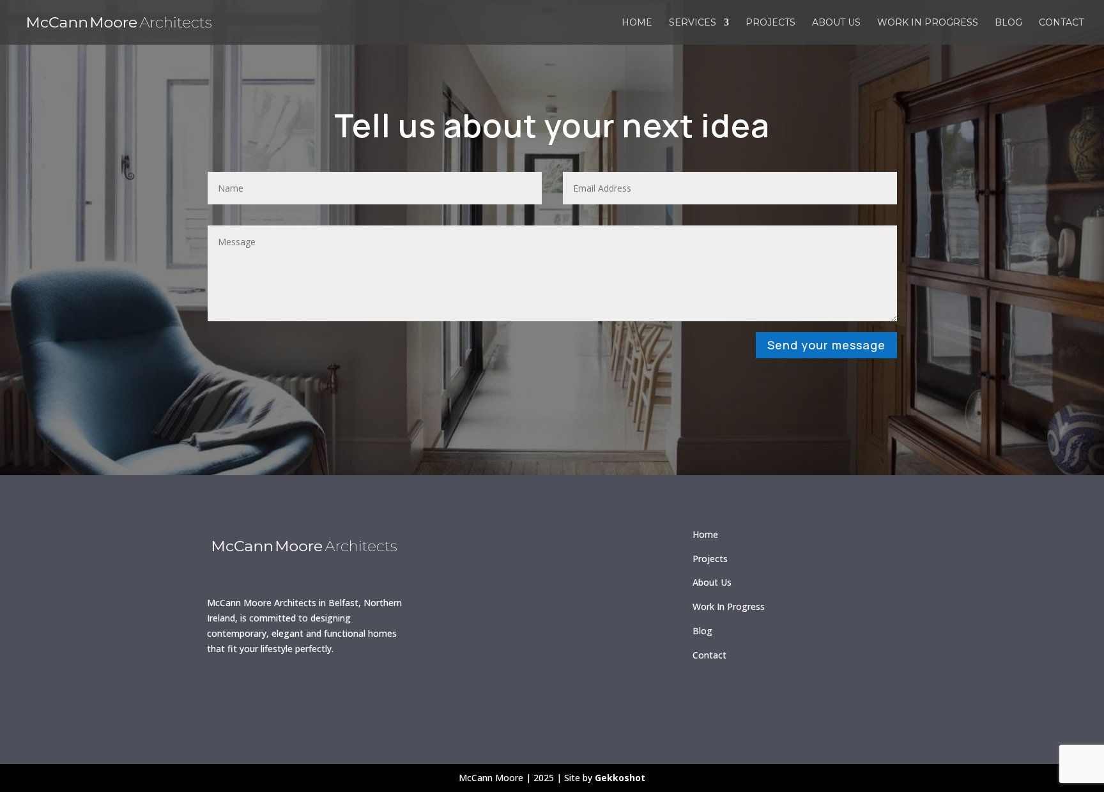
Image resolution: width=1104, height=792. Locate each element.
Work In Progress (729, 606)
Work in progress (927, 23)
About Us (712, 582)
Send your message (826, 345)
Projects (770, 23)
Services (692, 23)
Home (637, 23)
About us (836, 23)
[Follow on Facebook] (223, 691)
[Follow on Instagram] (260, 691)
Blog (1008, 23)
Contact (1061, 23)
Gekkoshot (620, 778)
